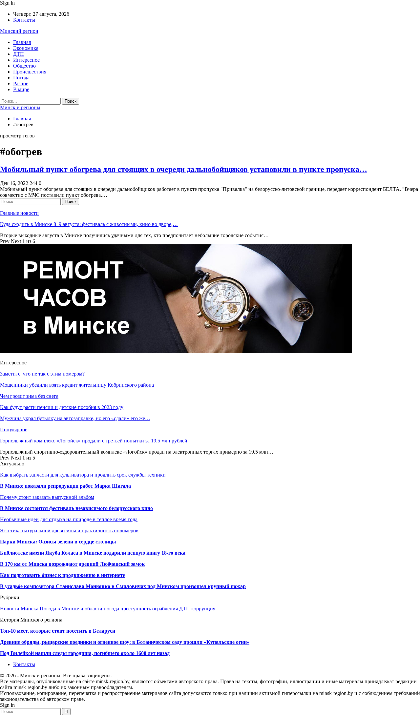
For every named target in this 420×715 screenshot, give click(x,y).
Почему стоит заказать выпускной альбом (47, 497)
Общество (24, 66)
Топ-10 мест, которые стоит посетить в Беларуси (57, 631)
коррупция (203, 608)
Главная (22, 42)
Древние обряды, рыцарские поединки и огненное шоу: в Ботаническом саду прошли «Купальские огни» (124, 642)
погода (111, 608)
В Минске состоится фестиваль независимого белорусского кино (76, 508)
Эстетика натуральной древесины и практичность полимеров (69, 530)
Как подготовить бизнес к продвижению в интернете (62, 575)
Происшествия (29, 71)
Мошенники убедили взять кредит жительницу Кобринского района (77, 385)
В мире (21, 89)
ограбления (165, 608)
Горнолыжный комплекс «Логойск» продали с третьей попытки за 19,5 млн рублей (93, 440)
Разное (20, 83)
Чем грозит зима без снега (29, 396)
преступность (135, 608)
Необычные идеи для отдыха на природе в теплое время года (68, 519)
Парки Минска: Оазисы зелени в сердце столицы (58, 541)
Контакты (24, 20)
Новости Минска (19, 608)
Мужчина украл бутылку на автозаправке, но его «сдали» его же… (75, 418)
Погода (21, 77)
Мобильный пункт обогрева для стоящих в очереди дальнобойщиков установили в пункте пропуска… (183, 169)
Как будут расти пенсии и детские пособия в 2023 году (61, 407)
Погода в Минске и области (71, 608)
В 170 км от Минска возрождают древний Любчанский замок (72, 564)
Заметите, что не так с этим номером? (42, 374)
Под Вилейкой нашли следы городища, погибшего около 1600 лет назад (85, 653)
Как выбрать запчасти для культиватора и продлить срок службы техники (83, 475)
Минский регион (19, 31)
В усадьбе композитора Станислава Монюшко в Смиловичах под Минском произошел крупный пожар (123, 586)
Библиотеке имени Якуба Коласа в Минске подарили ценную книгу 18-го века (92, 553)
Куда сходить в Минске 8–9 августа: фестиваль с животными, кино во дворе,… (89, 224)
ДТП (18, 54)
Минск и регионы (20, 107)
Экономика (25, 48)
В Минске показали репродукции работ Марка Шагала (65, 486)
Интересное (26, 60)
